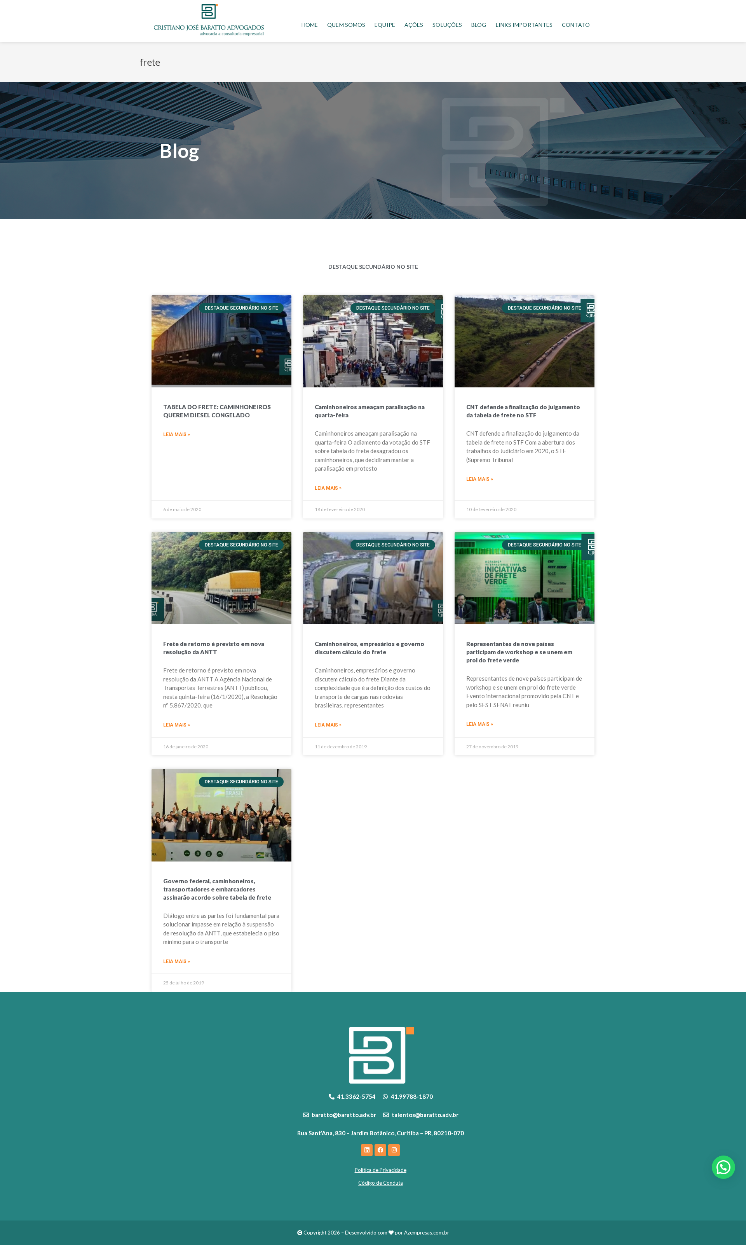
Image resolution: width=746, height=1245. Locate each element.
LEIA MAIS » (176, 434)
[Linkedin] (367, 1150)
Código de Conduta (380, 1183)
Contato (576, 24)
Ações (414, 24)
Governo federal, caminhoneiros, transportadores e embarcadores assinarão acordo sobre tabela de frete (217, 889)
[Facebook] (380, 1150)
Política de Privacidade (380, 1170)
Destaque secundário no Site (373, 266)
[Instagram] (394, 1150)
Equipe (385, 24)
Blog (478, 24)
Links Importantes (524, 24)
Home (310, 24)
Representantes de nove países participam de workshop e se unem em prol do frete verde (519, 652)
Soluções (447, 24)
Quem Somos (346, 24)
